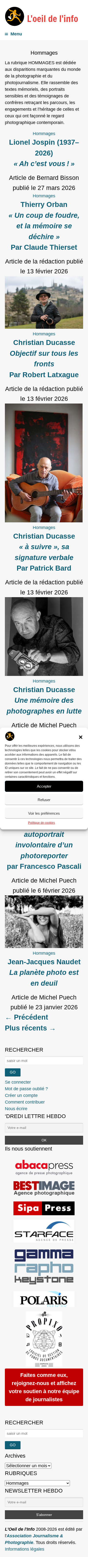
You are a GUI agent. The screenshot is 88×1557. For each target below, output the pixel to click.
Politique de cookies (41, 823)
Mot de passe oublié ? (26, 1088)
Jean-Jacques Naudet (44, 972)
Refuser (44, 800)
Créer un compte (21, 1095)
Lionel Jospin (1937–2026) (44, 153)
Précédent (26, 1017)
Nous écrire (16, 1108)
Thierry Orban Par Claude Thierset (44, 226)
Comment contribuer (25, 1102)
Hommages (44, 133)
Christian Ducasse (44, 700)
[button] (80, 737)
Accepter (44, 786)
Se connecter (18, 1082)
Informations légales (24, 1549)
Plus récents (30, 1028)
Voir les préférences (44, 813)
